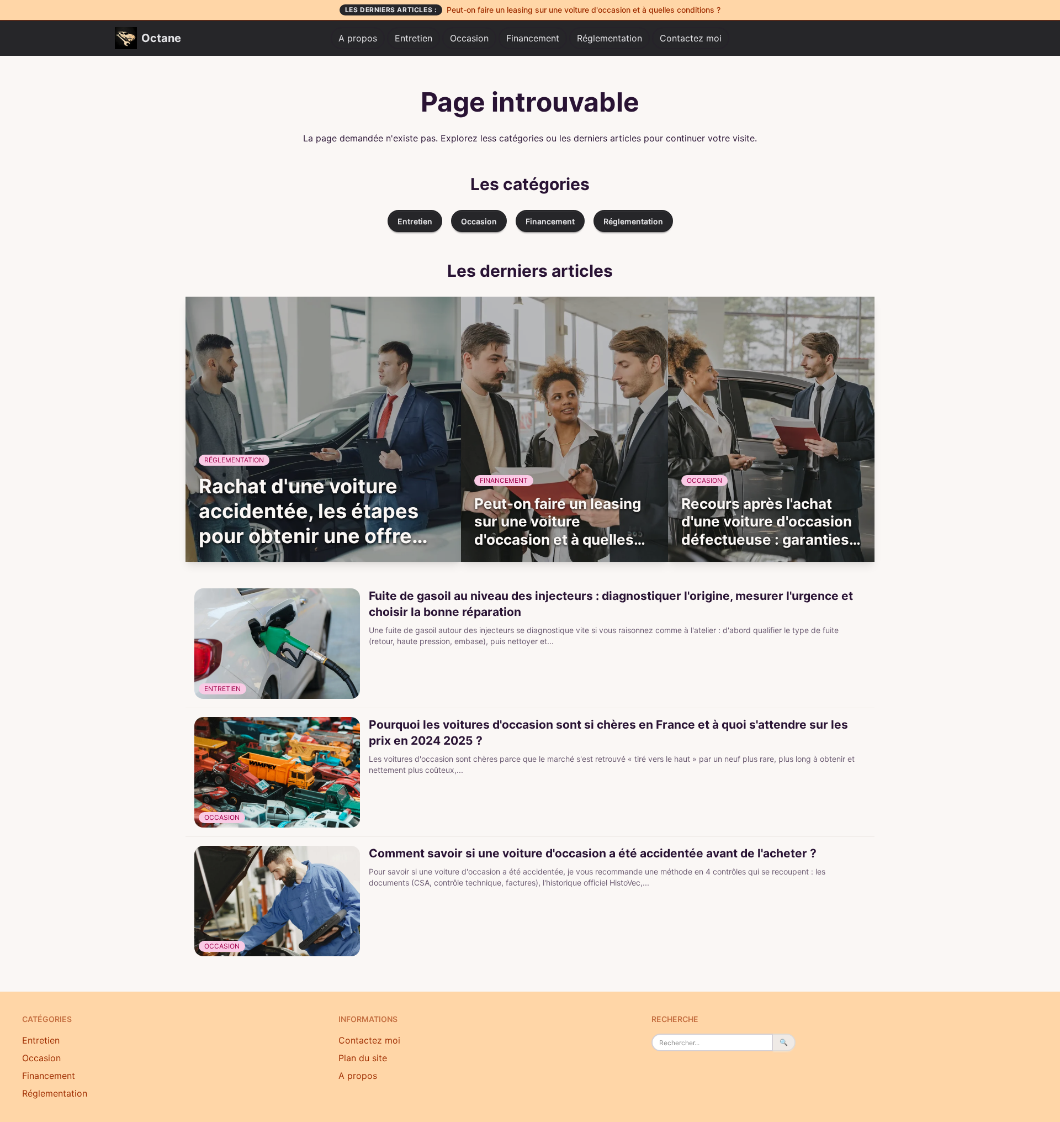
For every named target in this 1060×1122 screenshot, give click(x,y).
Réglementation (609, 38)
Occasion (469, 38)
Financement (532, 38)
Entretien (413, 38)
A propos (357, 38)
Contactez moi (691, 38)
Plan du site (362, 1057)
